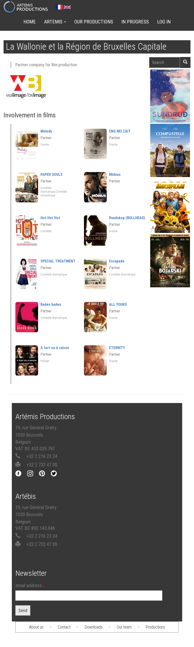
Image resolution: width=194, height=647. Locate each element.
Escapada (116, 261)
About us (36, 627)
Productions (155, 627)
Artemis (54, 22)
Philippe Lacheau (170, 214)
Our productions (93, 22)
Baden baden (50, 304)
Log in (164, 22)
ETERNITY (117, 348)
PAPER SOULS (51, 174)
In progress (135, 22)
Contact (64, 627)
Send (22, 610)
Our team (124, 627)
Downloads (94, 627)
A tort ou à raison (54, 348)
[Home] (27, 7)
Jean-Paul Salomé (170, 268)
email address (28, 585)
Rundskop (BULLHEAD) (127, 218)
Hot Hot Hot (50, 218)
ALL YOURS (118, 304)
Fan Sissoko (170, 97)
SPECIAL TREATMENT (57, 261)
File (172, 85)
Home (29, 22)
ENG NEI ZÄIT (120, 131)
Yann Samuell (170, 158)
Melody (46, 131)
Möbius (115, 174)
